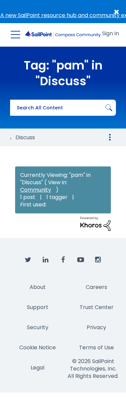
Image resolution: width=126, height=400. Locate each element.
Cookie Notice (37, 347)
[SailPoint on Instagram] (98, 260)
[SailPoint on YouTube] (80, 260)
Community (35, 190)
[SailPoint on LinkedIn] (45, 260)
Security (37, 327)
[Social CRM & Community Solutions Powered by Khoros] (95, 224)
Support (37, 307)
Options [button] (110, 137)
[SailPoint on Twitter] (28, 260)
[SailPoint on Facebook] (63, 260)
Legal (37, 367)
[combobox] (63, 108)
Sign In (110, 33)
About (38, 287)
